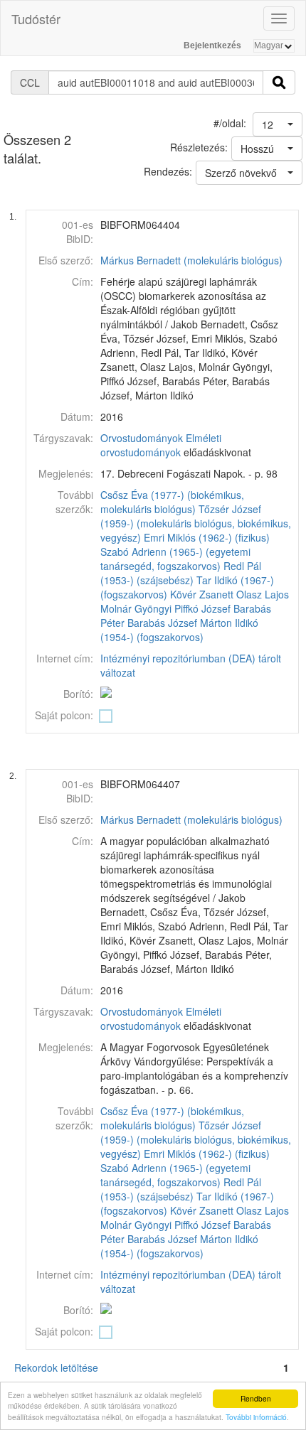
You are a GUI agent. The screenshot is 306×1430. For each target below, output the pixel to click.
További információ (256, 1417)
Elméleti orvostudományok (160, 445)
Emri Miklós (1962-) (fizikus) (207, 537)
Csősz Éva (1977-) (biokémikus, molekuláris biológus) (172, 502)
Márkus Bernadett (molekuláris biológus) (191, 260)
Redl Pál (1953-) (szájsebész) (180, 573)
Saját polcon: (64, 715)
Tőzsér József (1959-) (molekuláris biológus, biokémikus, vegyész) (195, 523)
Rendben (256, 1398)
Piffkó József (202, 608)
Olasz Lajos (262, 594)
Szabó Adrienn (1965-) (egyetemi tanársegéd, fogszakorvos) (175, 558)
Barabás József (162, 622)
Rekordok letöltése (56, 1367)
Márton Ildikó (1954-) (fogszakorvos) (179, 629)
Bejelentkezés (212, 45)
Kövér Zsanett (201, 594)
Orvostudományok (141, 438)
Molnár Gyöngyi (136, 608)
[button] (277, 124)
